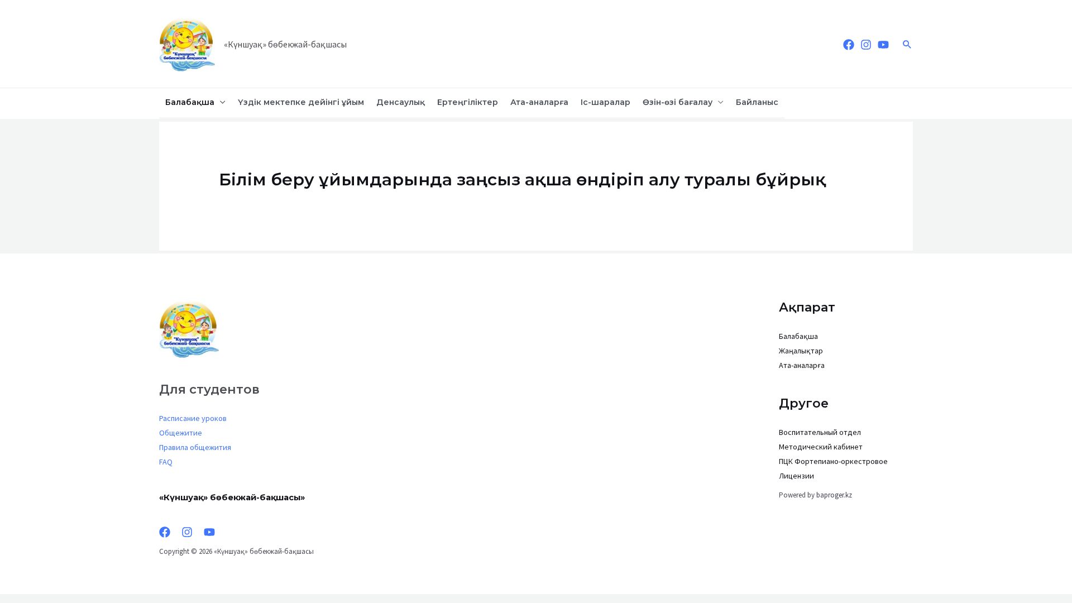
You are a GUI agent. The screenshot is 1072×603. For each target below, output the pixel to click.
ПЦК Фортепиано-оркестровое (833, 461)
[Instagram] (866, 44)
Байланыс (757, 102)
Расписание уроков (193, 418)
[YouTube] (883, 44)
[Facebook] (848, 44)
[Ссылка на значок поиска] (907, 44)
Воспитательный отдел (820, 432)
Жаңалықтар (801, 351)
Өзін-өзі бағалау (677, 102)
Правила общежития (195, 447)
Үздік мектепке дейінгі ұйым (301, 102)
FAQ (166, 462)
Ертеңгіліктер (467, 102)
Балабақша (189, 102)
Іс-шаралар (605, 102)
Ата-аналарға (539, 102)
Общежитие (180, 433)
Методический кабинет (821, 447)
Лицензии (796, 476)
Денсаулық (400, 102)
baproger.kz (834, 495)
